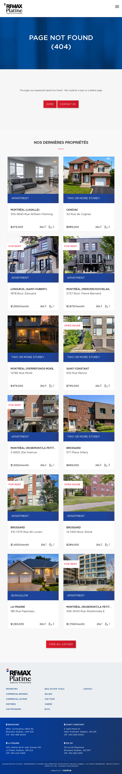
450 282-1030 (75, 753)
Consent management (68, 766)
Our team (50, 699)
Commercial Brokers (17, 694)
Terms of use (50, 766)
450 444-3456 (17, 753)
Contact (88, 689)
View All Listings (61, 644)
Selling (48, 694)
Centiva (66, 770)
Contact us (68, 104)
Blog (47, 709)
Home (50, 104)
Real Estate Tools (54, 689)
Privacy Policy (112, 764)
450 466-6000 (18, 735)
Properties (12, 689)
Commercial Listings (16, 699)
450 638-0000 (76, 735)
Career (48, 704)
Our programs (13, 709)
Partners (11, 704)
